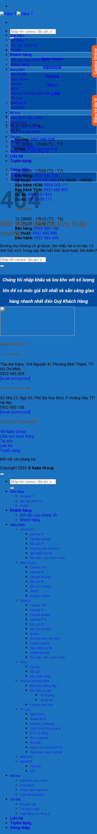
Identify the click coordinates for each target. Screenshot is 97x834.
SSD (33, 771)
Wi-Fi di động (39, 733)
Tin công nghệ (22, 146)
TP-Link (16, 98)
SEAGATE (18, 103)
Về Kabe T (18, 40)
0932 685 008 (42, 139)
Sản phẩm (17, 70)
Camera (35, 667)
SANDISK (17, 107)
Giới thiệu (17, 35)
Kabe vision (19, 79)
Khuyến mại (19, 142)
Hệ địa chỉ (46, 700)
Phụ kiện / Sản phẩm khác (47, 558)
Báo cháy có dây (40, 690)
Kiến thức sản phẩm (26, 117)
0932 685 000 (56, 189)
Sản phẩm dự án (41, 553)
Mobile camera (39, 653)
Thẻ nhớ (35, 766)
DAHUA (16, 84)
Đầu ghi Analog (40, 586)
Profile (15, 50)
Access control (39, 643)
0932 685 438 (46, 238)
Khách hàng (21, 54)
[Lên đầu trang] (2, 474)
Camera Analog (40, 539)
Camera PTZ (38, 619)
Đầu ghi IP (37, 544)
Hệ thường (47, 695)
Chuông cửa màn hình (45, 548)
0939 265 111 (56, 185)
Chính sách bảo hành (27, 127)
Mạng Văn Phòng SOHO (46, 747)
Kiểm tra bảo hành (25, 132)
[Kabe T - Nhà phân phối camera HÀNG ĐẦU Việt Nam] (16, 13)
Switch (34, 591)
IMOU (14, 88)
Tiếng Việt (20, 169)
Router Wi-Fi (38, 719)
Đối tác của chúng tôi (28, 60)
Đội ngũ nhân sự (23, 45)
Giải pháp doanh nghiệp (46, 752)
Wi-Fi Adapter (39, 738)
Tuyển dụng (20, 161)
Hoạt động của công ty (29, 151)
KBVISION (18, 74)
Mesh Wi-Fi (37, 714)
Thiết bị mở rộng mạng (45, 728)
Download (18, 122)
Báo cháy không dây (43, 686)
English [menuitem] (16, 179)
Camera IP (37, 534)
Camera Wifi (38, 567)
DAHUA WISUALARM (27, 93)
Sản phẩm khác (40, 676)
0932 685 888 (45, 180)
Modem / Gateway (42, 724)
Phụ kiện (35, 743)
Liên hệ (16, 156)
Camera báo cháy (41, 705)
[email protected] (15, 378)
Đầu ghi (35, 671)
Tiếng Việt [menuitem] (19, 174)
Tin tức (15, 137)
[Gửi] (2, 266)
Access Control (40, 596)
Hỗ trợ (15, 113)
